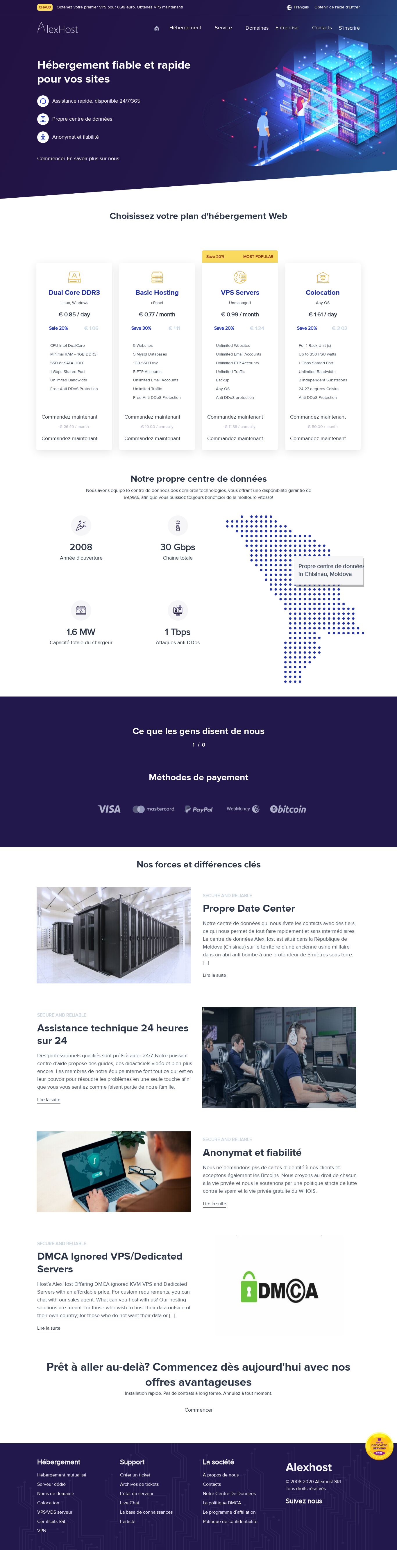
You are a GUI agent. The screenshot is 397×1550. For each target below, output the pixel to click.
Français (301, 7)
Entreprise (287, 27)
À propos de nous (221, 1475)
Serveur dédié (51, 1484)
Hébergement (185, 27)
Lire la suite (214, 975)
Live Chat (129, 1503)
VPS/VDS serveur (54, 1512)
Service (223, 27)
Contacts (322, 27)
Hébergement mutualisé (61, 1475)
